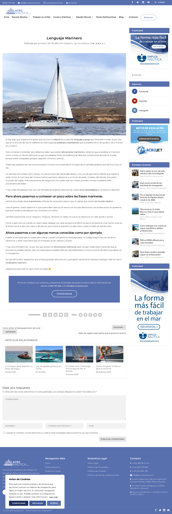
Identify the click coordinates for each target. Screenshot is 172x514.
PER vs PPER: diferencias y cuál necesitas (152, 241)
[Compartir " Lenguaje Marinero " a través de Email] (61, 314)
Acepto (54, 503)
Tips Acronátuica (81, 43)
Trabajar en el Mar (42, 17)
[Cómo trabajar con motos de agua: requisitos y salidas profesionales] (135, 227)
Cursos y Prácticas (62, 17)
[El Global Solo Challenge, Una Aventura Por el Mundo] (79, 354)
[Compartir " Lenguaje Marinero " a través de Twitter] (50, 314)
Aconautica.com (17, 510)
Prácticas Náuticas (158, 188)
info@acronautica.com (143, 475)
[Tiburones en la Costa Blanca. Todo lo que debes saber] (135, 211)
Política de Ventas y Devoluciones (103, 475)
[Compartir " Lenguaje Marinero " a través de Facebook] (44, 314)
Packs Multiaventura (106, 17)
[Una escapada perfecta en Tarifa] (49, 354)
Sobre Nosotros (52, 467)
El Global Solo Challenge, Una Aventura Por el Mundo (78, 368)
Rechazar (37, 503)
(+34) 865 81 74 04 (140, 463)
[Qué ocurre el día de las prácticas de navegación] (135, 184)
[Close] (61, 477)
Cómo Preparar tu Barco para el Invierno (108, 367)
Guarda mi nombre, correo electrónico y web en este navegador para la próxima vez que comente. (52, 433)
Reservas (148, 17)
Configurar (18, 503)
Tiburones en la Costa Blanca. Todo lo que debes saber (152, 211)
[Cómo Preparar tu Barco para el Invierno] (109, 354)
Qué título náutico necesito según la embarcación (152, 253)
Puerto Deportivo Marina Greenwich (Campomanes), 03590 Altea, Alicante (148, 480)
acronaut (42, 43)
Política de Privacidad (98, 467)
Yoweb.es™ (47, 510)
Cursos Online (157, 176)
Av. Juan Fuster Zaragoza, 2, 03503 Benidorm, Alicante (147, 487)
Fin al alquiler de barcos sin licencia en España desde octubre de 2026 (152, 197)
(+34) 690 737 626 (139, 467)
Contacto (133, 17)
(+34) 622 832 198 (139, 471)
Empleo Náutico (158, 233)
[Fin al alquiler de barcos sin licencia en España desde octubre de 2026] (135, 196)
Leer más (53, 497)
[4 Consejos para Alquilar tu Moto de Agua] (19, 354)
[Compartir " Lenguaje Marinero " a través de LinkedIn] (55, 314)
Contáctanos (64, 293)
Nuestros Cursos (53, 471)
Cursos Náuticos (157, 257)
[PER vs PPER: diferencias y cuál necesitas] (135, 242)
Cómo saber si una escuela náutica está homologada (152, 172)
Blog (121, 17)
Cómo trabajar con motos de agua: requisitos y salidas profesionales (153, 228)
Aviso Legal (93, 463)
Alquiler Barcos (83, 17)
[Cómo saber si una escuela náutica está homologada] (135, 172)
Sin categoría (66, 43)
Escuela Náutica (20, 17)
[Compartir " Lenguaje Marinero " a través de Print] (66, 314)
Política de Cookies (96, 471)
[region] (34, 492)
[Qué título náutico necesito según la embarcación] (135, 253)
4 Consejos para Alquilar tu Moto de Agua (18, 367)
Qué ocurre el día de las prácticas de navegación (151, 184)
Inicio (6, 17)
